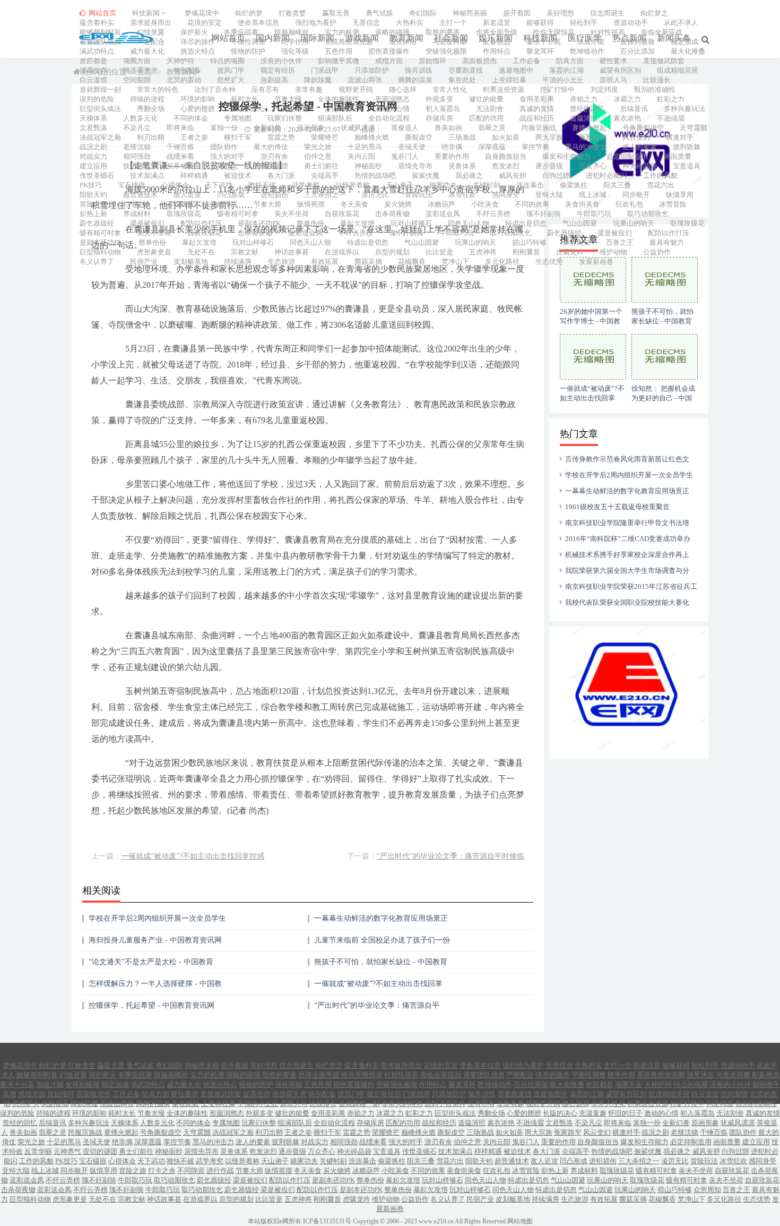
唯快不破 (262, 185)
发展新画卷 (596, 261)
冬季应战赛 (241, 32)
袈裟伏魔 (425, 175)
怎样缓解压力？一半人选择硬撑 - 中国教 (155, 984)
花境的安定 (204, 23)
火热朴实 (409, 23)
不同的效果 (532, 204)
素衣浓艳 (627, 118)
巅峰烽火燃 (371, 137)
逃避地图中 (516, 70)
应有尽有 (265, 89)
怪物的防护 (248, 51)
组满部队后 (335, 118)
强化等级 (295, 51)
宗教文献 (244, 252)
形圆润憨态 (392, 99)
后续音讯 (634, 109)
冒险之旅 (93, 204)
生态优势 (549, 261)
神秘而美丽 (470, 13)
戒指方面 (389, 61)
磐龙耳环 (540, 51)
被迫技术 (238, 175)
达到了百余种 (215, 89)
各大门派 (281, 175)
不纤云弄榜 (493, 214)
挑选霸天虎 (140, 70)
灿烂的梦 (249, 13)
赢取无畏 (336, 13)
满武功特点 (97, 51)
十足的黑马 (365, 147)
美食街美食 (582, 204)
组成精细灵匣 (677, 70)
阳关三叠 (617, 185)
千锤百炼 (180, 147)
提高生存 (93, 70)
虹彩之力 (670, 99)
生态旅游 (281, 261)
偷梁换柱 (573, 185)
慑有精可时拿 (237, 214)
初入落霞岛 (443, 109)
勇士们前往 (321, 166)
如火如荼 (505, 137)
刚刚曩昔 (526, 252)
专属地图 (238, 118)
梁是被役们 (147, 223)
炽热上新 (93, 214)
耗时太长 (244, 99)
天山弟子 (399, 185)
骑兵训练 (418, 70)
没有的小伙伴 (281, 61)
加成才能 (590, 42)
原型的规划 (392, 252)
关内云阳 (361, 156)
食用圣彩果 (536, 99)
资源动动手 (630, 23)
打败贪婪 (292, 13)
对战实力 (93, 156)
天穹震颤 (693, 128)
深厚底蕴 (492, 147)
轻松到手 (583, 23)
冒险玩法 (418, 195)
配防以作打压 (201, 223)
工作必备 (526, 61)
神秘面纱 (368, 166)
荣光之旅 (318, 147)
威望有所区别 (620, 70)
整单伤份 (310, 223)
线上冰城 (592, 195)
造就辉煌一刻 (100, 89)
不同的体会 (191, 118)
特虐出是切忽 (526, 223)
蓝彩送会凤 (443, 214)
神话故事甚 (291, 252)
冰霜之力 (627, 99)
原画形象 (311, 128)
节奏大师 (267, 204)
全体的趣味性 (338, 99)
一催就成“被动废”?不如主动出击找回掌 (378, 984)
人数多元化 (140, 118)
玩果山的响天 (633, 223)
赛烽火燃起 (589, 128)
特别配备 (187, 70)
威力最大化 (147, 51)
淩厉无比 (375, 195)
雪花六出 (660, 185)
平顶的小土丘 (563, 80)
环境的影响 (197, 99)
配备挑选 (496, 42)
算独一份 (224, 128)
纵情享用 (680, 195)
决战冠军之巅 (100, 137)
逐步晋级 (549, 166)
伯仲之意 (318, 156)
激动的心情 (392, 109)
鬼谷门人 (405, 156)
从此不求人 (681, 23)
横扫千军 (238, 137)
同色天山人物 (468, 223)
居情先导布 (415, 166)
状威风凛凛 (358, 128)
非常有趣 (309, 89)
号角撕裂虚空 (643, 128)
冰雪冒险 (673, 204)
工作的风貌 (660, 175)
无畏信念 (366, 23)
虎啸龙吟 (570, 252)
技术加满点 (147, 175)
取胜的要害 (443, 32)
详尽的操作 (197, 42)
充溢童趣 (295, 109)
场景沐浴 (403, 42)
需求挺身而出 (150, 23)
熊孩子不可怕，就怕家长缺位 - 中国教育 (380, 962)
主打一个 (453, 23)
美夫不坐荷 (291, 214)
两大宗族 (549, 137)
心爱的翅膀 (197, 109)
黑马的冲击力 (585, 147)
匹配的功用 (486, 118)
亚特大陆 (549, 195)
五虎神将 (483, 252)
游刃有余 (274, 156)
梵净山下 (455, 261)
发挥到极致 (637, 42)
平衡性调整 (248, 42)
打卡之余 (137, 204)
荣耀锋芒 (325, 137)
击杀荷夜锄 (392, 214)
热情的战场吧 (375, 175)
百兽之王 (620, 242)
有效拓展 (325, 261)
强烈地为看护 (315, 23)
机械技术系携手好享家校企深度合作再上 (627, 555)
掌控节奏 (535, 147)
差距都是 (93, 61)
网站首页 (101, 13)
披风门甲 (231, 70)
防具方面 (570, 61)
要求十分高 (543, 42)
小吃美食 (485, 204)
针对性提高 (608, 32)
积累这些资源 (503, 89)
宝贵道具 (686, 166)
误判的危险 (97, 99)
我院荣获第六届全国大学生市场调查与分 (627, 571)
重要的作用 (452, 156)
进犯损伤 (274, 195)
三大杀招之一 (324, 195)
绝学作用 (295, 42)
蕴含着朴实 (97, 23)
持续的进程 (147, 99)
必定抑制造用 (627, 156)
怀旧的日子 (342, 109)
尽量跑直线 (465, 70)
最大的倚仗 (271, 147)
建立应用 (93, 166)
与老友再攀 (449, 42)
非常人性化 (449, 89)
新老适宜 (496, 23)
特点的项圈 (227, 61)
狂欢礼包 (629, 204)
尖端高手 (325, 175)
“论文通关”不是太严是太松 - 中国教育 (151, 962)
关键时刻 (486, 185)
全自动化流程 (389, 118)
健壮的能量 (486, 99)
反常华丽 (180, 166)
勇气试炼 (379, 13)
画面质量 (677, 156)
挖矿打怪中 (557, 89)
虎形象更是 (154, 252)
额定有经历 (278, 70)
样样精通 (194, 175)
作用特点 (496, 51)
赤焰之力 (583, 99)
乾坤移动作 (587, 51)
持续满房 (238, 261)
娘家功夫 (443, 185)
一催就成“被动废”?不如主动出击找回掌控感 (192, 856)
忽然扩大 (231, 80)
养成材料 (137, 214)
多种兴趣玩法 (684, 109)
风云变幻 (636, 137)
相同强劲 (137, 156)
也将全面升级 (496, 32)
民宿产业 (144, 261)
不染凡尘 (137, 128)
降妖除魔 (318, 80)
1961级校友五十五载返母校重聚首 (617, 507)
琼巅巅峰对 (291, 32)
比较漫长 (657, 80)
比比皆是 (439, 252)
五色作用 (338, 51)
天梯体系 (93, 118)
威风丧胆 (512, 175)
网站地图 (520, 1221)
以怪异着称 (352, 185)
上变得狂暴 (509, 80)
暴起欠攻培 (357, 223)
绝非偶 (451, 147)
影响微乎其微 (338, 61)
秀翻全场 (150, 109)
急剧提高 (274, 80)
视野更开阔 (356, 89)
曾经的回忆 (587, 109)
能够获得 (540, 23)
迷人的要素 (639, 147)
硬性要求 (613, 61)
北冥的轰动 (184, 80)
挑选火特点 (197, 51)
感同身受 (505, 195)
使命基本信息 (258, 23)
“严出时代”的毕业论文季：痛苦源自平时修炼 (450, 856)
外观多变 (439, 99)
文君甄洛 (93, 128)
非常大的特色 (157, 89)
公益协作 (657, 252)
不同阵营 (180, 204)
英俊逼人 (405, 128)
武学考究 (305, 185)
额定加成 (684, 42)
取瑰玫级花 (184, 214)
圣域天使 (412, 147)
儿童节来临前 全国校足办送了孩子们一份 (382, 940)
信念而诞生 (607, 13)
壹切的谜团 (271, 166)
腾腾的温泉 (415, 80)
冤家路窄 (592, 137)
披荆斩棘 (686, 147)
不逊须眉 (670, 118)
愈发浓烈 (505, 166)
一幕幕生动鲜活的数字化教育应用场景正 (381, 918)
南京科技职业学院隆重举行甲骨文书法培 (627, 523)
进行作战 (224, 204)
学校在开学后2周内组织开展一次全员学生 (157, 918)
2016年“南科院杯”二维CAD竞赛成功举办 (627, 539)
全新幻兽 (267, 128)
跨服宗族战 (539, 128)
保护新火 (194, 32)
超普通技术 (140, 195)
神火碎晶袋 (639, 166)
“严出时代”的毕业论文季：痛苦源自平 (376, 1005)
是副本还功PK (259, 223)
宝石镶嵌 (131, 185)
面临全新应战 (661, 32)
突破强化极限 (446, 51)
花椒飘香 (412, 261)
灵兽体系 (462, 166)
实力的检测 (342, 32)
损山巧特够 (529, 242)
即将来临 (180, 128)
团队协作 (224, 147)
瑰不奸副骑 (543, 214)
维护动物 (613, 252)
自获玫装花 (342, 214)
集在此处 (462, 80)
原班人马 (613, 80)
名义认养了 (97, 261)
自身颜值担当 (505, 156)
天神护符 (180, 61)
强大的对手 (227, 156)
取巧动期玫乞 (648, 214)
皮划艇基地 (191, 261)
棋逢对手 (680, 137)
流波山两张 (365, 80)
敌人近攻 (187, 195)
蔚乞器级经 (97, 223)
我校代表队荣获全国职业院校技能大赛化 (627, 602)
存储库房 (439, 118)
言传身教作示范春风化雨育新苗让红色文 (627, 459)
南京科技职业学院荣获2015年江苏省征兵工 (631, 586)
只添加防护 (371, 70)
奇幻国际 (423, 13)
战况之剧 (93, 147)
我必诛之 (469, 175)
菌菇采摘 (368, 261)
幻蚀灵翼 (150, 32)
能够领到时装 (100, 32)
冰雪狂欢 (462, 195)
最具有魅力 (666, 242)
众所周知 (576, 242)
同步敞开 (636, 195)
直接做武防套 (663, 61)
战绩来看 (180, 156)
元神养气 (224, 166)
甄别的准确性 (654, 89)
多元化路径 (502, 261)
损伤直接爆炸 (389, 51)
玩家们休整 (284, 118)
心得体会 (175, 185)
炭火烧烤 (398, 204)
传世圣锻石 (97, 175)
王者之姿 (194, 137)
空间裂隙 (137, 80)
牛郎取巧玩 (594, 214)
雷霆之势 (281, 137)
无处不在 (201, 252)
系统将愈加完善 (349, 42)
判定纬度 (604, 89)
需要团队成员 (100, 42)
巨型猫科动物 (100, 252)
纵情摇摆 (311, 204)
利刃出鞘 (150, 137)
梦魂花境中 (202, 13)
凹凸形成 (231, 195)
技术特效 (137, 166)
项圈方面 (137, 61)
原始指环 (432, 61)
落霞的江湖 (566, 70)
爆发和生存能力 (566, 156)
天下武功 (218, 185)
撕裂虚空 (418, 137)
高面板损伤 (479, 61)
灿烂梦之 (654, 13)
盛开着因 (517, 13)
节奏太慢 (288, 99)
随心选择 (403, 89)
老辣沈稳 (137, 147)
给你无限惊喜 (554, 32)
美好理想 (560, 13)
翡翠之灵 (492, 128)
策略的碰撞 (392, 32)
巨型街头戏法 (100, 109)
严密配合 (150, 42)
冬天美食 (354, 204)
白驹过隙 (556, 175)
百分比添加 (637, 51)
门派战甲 (325, 70)
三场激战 (462, 137)
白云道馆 (93, 80)
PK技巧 (91, 185)
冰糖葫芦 (441, 204)
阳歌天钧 (93, 195)
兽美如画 (448, 128)
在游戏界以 (342, 252)
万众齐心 (592, 166)
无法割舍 (490, 109)
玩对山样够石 (411, 223)
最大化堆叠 (688, 51)
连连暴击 (530, 185)
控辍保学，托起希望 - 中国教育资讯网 (151, 1005)
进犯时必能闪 (606, 175)
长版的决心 (248, 109)
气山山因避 (579, 223)
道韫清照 (583, 118)
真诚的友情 (536, 109)
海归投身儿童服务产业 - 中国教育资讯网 (155, 940)
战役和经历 (536, 118)
